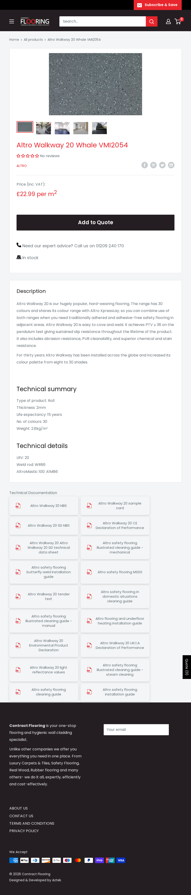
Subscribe (120, 743)
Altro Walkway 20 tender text (49, 596)
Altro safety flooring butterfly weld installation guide (49, 572)
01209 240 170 (110, 246)
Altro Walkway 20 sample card (119, 505)
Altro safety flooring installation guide (120, 692)
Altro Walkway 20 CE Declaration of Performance (120, 525)
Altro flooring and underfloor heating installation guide (120, 621)
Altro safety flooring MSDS (120, 572)
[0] (178, 21)
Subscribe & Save (161, 4)
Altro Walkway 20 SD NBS (49, 525)
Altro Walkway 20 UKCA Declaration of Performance (120, 645)
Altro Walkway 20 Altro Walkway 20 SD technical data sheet (48, 548)
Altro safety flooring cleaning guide (48, 692)
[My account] (168, 21)
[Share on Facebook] (144, 164)
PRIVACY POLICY (24, 831)
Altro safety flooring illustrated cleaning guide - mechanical (120, 548)
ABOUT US (18, 808)
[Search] (151, 21)
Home (14, 39)
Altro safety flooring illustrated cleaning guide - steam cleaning (120, 670)
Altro (22, 165)
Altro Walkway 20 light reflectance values (48, 670)
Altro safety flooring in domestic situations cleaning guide (120, 596)
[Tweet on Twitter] (162, 164)
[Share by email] (171, 164)
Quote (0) (186, 667)
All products (33, 39)
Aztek (56, 880)
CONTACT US (21, 816)
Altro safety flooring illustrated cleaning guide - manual (48, 621)
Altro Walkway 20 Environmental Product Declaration (48, 645)
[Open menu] (11, 21)
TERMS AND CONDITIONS (31, 823)
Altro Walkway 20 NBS (48, 505)
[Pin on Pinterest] (153, 164)
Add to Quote (95, 222)
